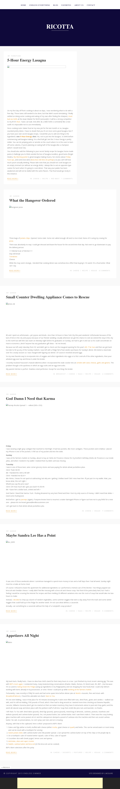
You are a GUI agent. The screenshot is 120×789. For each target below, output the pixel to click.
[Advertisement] (60, 783)
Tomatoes (13, 256)
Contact (91, 5)
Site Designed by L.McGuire (101, 773)
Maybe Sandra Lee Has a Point (31, 535)
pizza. (11, 241)
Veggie (94, 271)
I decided (16, 600)
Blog (55, 5)
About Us (79, 5)
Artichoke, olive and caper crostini (21, 741)
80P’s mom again (16, 684)
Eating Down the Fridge (26, 687)
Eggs (80, 374)
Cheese (36, 179)
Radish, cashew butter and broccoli (21, 744)
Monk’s (78, 693)
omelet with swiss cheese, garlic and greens (93, 363)
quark (72, 727)
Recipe (45, 179)
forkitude (16, 56)
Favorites (66, 5)
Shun (18, 122)
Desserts (67, 752)
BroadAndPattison (13, 696)
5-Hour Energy (26, 136)
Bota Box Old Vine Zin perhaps (42, 160)
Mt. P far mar (90, 347)
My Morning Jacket (20, 157)
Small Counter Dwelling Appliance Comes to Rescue (48, 297)
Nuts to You (50, 696)
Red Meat (55, 179)
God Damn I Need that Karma (30, 398)
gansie (16, 196)
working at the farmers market (79, 689)
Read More (12, 178)
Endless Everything (39, 5)
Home (23, 5)
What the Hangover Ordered (32, 200)
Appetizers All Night (22, 635)
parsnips (24, 499)
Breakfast (61, 374)
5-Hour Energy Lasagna (26, 60)
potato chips (25, 238)
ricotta (54, 727)
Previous (6, 767)
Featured (78, 752)
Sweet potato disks (15, 733)
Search (112, 4)
